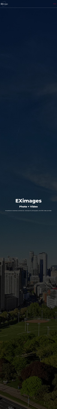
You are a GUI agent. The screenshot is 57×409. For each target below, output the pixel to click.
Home (54, 3)
